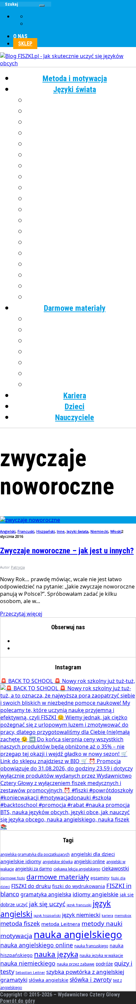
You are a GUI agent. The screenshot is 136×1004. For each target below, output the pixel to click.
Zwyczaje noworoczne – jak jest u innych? (67, 550)
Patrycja (18, 567)
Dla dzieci (81, 384)
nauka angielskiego (78, 934)
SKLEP (25, 43)
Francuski (81, 122)
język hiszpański (47, 915)
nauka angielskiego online (36, 945)
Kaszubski (81, 166)
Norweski (81, 209)
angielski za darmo (33, 869)
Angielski (81, 100)
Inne (81, 297)
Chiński (81, 111)
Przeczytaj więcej (21, 613)
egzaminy (100, 878)
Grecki (81, 133)
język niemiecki (81, 915)
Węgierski (81, 275)
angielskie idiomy (20, 861)
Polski (81, 220)
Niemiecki (81, 198)
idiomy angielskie (96, 894)
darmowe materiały (57, 876)
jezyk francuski (79, 905)
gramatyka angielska (45, 894)
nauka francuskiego (91, 945)
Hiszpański (81, 144)
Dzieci (75, 406)
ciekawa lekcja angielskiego (76, 868)
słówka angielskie (48, 980)
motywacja (16, 935)
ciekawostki (115, 868)
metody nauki (102, 923)
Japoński (81, 155)
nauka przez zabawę (75, 964)
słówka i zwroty (91, 979)
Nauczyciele (74, 417)
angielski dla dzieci (93, 854)
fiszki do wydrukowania (78, 886)
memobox (123, 915)
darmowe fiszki (12, 878)
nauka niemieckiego (27, 963)
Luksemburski (81, 188)
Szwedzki (81, 253)
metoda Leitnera (60, 923)
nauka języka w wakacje (101, 955)
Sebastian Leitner (30, 972)
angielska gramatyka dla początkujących (35, 854)
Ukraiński (81, 264)
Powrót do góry (17, 1001)
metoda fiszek (20, 923)
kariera (107, 915)
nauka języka (56, 954)
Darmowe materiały (75, 308)
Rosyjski (81, 242)
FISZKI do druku (31, 886)
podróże (104, 964)
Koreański (81, 177)
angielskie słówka (58, 861)
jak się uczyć (47, 904)
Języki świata (74, 89)
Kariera (74, 395)
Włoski (81, 286)
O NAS (20, 36)
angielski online (89, 862)
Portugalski (81, 231)
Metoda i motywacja (75, 78)
